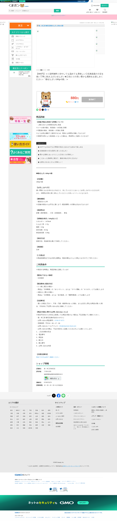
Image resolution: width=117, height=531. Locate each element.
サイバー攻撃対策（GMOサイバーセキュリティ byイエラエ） (36, 483)
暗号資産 (79, 517)
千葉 (30, 410)
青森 (11, 416)
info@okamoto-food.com (67, 326)
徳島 (11, 425)
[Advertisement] (69, 445)
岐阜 (49, 419)
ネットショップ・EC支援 (31, 517)
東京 (11, 410)
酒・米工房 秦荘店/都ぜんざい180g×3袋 (51, 25)
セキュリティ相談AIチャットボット (69, 481)
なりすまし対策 (71, 483)
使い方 (57, 410)
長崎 (49, 425)
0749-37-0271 (59, 320)
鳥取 (30, 422)
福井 (24, 419)
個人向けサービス (86, 517)
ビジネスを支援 (40, 517)
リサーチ (63, 517)
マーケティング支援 (56, 517)
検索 (57, 10)
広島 (24, 422)
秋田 (30, 416)
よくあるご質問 (60, 416)
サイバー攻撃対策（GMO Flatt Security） (58, 483)
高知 (30, 425)
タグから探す (59, 413)
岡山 (43, 422)
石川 (18, 419)
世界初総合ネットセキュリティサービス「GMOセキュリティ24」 (27, 481)
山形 (36, 416)
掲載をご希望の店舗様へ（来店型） (99, 411)
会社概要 (58, 426)
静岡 (11, 422)
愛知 (43, 419)
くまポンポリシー (78, 413)
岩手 (18, 416)
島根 (36, 422)
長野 (36, 419)
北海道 (49, 413)
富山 (11, 419)
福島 (43, 416)
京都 (18, 413)
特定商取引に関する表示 (80, 422)
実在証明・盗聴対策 (19, 483)
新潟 (49, 416)
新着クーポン (20, 62)
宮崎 (24, 428)
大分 (18, 428)
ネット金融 (74, 517)
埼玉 (24, 410)
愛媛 (24, 425)
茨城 (36, 410)
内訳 (77, 102)
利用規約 (76, 410)
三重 (18, 422)
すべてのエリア (14, 407)
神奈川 (18, 410)
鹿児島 (30, 428)
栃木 (43, 410)
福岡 (36, 425)
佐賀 (43, 425)
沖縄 (36, 428)
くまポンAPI (94, 426)
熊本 (11, 428)
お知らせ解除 (95, 429)
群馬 (49, 410)
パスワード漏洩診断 (46, 481)
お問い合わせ (59, 419)
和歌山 (36, 413)
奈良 (30, 413)
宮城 (24, 416)
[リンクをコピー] (68, 396)
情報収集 (68, 517)
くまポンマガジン (96, 419)
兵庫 (24, 413)
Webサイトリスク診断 (55, 481)
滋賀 (43, 413)
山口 (49, 422)
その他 (92, 517)
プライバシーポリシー (80, 416)
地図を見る (53, 378)
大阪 (11, 413)
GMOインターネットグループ (71, 466)
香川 (18, 425)
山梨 (30, 419)
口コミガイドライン (79, 419)
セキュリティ (47, 517)
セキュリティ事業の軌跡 (80, 483)
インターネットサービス (19, 517)
